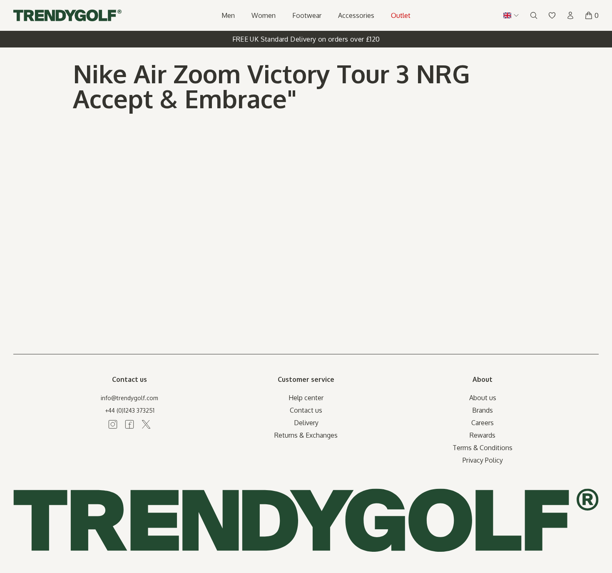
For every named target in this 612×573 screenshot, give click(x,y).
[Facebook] (129, 424)
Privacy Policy (483, 460)
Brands (482, 410)
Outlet (400, 15)
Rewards (482, 435)
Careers (482, 423)
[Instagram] (112, 424)
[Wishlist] (552, 15)
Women (263, 15)
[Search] (534, 15)
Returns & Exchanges (306, 435)
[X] (146, 424)
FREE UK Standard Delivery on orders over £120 (306, 39)
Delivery (306, 423)
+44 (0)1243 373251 (129, 410)
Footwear (306, 15)
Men (228, 15)
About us (482, 398)
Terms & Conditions (482, 447)
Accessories (356, 15)
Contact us (306, 410)
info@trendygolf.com (129, 397)
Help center (306, 398)
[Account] (570, 15)
